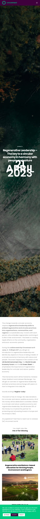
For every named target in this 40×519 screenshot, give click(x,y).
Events (20, 146)
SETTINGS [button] (6, 515)
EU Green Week (26, 364)
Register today (20, 392)
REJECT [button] (22, 515)
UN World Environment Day (12, 362)
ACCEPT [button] (14, 515)
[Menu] (36, 3)
